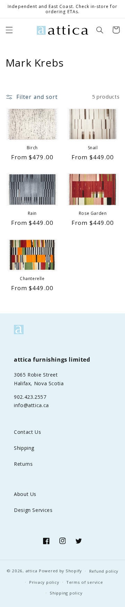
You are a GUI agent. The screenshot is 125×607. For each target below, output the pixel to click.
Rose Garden (93, 213)
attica (31, 570)
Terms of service (84, 582)
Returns (23, 464)
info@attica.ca (31, 405)
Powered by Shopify (60, 570)
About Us (25, 494)
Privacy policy (44, 582)
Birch (32, 148)
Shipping (24, 448)
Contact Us (27, 432)
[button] (9, 30)
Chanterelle (32, 278)
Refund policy (104, 571)
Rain (32, 213)
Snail (93, 148)
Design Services (33, 510)
